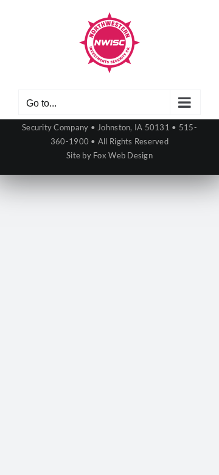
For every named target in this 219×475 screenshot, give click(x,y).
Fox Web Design (123, 155)
